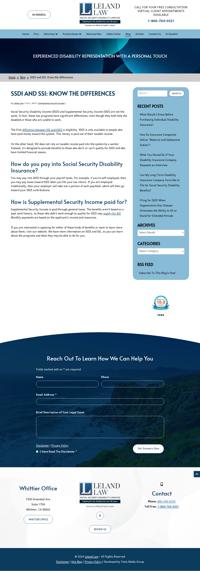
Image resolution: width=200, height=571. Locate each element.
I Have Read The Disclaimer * (58, 452)
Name (39, 377)
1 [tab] (158, 315)
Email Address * (46, 395)
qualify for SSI (112, 214)
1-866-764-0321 (161, 21)
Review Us (100, 529)
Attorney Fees (93, 33)
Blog (128, 33)
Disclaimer (62, 562)
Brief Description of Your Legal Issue (60, 412)
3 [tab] (161, 315)
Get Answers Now (148, 449)
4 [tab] (163, 315)
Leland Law (19, 103)
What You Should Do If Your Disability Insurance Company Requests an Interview (158, 160)
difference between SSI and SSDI (42, 130)
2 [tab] (159, 315)
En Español (172, 33)
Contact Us (155, 33)
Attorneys (49, 33)
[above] (197, 474)
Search (176, 93)
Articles (139, 33)
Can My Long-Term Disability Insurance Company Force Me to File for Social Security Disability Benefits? (160, 183)
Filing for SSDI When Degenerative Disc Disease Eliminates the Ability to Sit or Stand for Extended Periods (158, 208)
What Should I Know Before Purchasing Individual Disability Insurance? (159, 120)
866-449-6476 (166, 502)
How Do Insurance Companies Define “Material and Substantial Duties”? (160, 140)
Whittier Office (38, 519)
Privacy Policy (59, 446)
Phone (105, 377)
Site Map (76, 562)
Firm (36, 33)
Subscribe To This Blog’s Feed (157, 273)
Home (25, 33)
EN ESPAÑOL (39, 14)
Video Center (113, 33)
